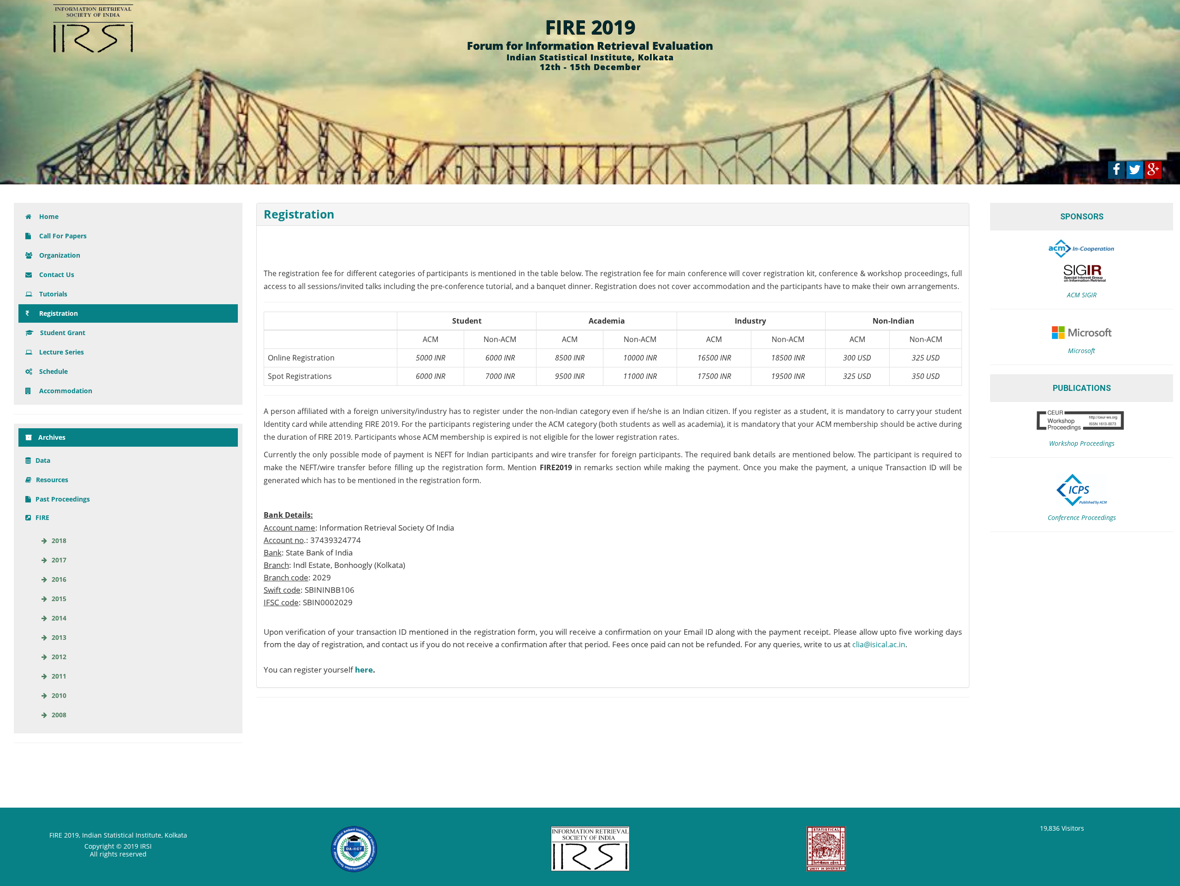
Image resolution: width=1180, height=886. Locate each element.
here (364, 669)
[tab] (613, 214)
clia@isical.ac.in (878, 644)
